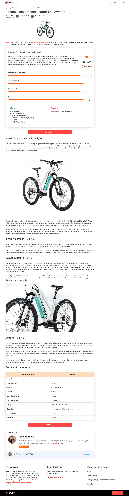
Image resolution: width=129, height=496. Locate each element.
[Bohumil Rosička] (10, 454)
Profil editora (86, 454)
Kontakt (89, 484)
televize (28, 482)
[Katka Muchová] (12, 439)
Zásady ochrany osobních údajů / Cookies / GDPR (104, 480)
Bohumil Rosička (18, 455)
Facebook (54, 443)
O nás (89, 471)
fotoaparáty (16, 482)
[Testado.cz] (11, 3)
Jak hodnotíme (92, 475)
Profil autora (23, 447)
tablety (23, 482)
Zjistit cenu (48, 132)
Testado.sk (31, 471)
